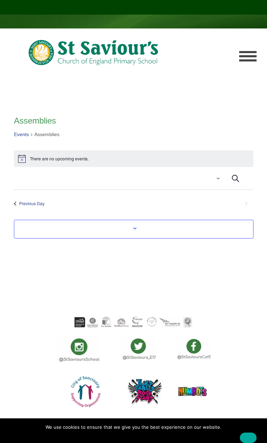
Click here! (133, 7)
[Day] (248, 178)
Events (21, 134)
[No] (258, 432)
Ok (248, 438)
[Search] (235, 178)
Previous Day (31, 203)
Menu (248, 56)
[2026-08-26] (222, 178)
